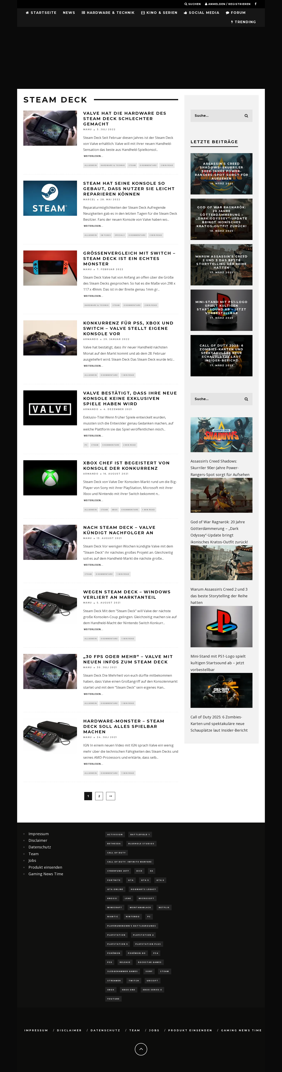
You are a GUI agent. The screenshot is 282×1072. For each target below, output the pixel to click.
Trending (244, 22)
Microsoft (146, 898)
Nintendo (133, 916)
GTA (131, 880)
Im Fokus (106, 235)
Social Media (203, 13)
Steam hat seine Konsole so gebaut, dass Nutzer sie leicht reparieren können (129, 189)
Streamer (114, 980)
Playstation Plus (148, 944)
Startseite (43, 13)
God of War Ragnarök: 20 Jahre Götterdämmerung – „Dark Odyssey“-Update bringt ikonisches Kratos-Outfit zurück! (221, 216)
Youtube (113, 998)
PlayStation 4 (143, 935)
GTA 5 (145, 880)
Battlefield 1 (140, 834)
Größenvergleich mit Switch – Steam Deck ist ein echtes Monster (129, 258)
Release (125, 962)
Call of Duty (116, 852)
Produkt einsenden (45, 867)
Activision (115, 834)
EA (151, 870)
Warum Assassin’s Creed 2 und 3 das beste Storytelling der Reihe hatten (221, 262)
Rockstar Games (150, 962)
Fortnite (114, 880)
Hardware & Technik (110, 13)
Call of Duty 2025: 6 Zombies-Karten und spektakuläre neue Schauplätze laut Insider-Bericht (222, 353)
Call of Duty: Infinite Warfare (129, 861)
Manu (87, 129)
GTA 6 (160, 880)
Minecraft (114, 907)
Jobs (32, 860)
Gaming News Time (45, 873)
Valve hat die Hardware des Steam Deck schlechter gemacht (124, 118)
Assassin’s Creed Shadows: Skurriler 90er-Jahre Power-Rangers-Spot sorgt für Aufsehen (221, 171)
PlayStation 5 (117, 944)
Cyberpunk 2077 (118, 870)
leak (128, 898)
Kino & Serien (161, 13)
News (69, 13)
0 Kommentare (148, 165)
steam (164, 971)
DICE (139, 870)
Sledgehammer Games (122, 971)
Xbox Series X (152, 989)
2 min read (167, 165)
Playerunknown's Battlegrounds (131, 925)
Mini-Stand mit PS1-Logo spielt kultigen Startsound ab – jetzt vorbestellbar (222, 307)
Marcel (89, 199)
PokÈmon (113, 953)
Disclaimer (37, 840)
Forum (238, 13)
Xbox (114, 509)
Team (33, 853)
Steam (132, 165)
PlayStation (116, 935)
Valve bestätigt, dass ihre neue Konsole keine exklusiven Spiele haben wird (130, 398)
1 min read (128, 375)
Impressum (38, 833)
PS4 (155, 953)
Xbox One (128, 989)
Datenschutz (39, 846)
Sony (149, 971)
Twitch (134, 980)
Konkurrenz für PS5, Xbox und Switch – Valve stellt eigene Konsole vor (128, 328)
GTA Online (115, 889)
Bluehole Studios (141, 843)
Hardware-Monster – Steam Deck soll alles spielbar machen (124, 726)
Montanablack (140, 907)
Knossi (112, 898)
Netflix (164, 907)
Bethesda (114, 843)
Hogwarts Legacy (143, 889)
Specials (120, 235)
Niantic (112, 916)
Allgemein (91, 165)
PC (86, 445)
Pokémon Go (137, 953)
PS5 (109, 962)
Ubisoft (152, 980)
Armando (90, 339)
